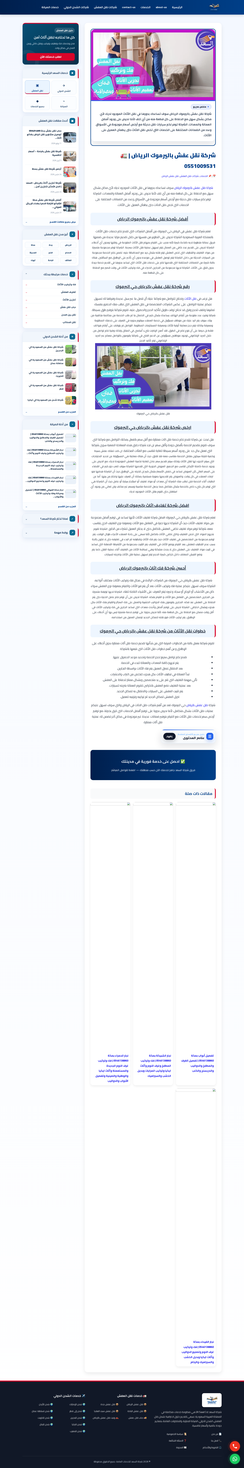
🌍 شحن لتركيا (78, 1424)
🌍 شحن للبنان (46, 1424)
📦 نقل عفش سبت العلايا (106, 1411)
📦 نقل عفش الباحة (137, 1411)
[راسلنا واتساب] (235, 1459)
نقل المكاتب (50, 322)
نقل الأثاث (190, 298)
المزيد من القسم (50, 412)
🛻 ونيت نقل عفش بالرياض (106, 1418)
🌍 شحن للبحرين (77, 1418)
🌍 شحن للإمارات (77, 1404)
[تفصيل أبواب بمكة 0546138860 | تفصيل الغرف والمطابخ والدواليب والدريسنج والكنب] (70, 438)
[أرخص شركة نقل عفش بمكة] (69, 172)
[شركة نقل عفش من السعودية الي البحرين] (70, 349)
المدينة (33, 253)
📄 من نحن (216, 1434)
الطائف (68, 260)
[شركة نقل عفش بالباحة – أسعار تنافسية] (69, 156)
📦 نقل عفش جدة (110, 1404)
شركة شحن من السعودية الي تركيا (45, 400)
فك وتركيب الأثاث (50, 284)
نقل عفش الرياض (170, 176)
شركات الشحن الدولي (76, 7)
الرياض (68, 245)
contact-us (128, 7)
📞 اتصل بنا (216, 1440)
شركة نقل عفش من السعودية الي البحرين (46, 348)
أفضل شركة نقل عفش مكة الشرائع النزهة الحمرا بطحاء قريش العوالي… (43, 203)
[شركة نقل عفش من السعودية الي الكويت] (70, 374)
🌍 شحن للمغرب (77, 1431)
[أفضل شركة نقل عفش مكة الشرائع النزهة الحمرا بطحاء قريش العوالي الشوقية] (69, 206)
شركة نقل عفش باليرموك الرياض (193, 187)
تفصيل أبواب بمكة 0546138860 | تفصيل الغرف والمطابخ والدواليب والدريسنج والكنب (46, 437)
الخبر (50, 253)
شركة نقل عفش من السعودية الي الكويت (46, 374)
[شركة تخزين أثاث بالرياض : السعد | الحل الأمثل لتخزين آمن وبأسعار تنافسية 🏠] (69, 188)
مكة (33, 245)
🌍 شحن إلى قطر (77, 1411)
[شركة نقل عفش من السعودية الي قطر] (70, 387)
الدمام (68, 253)
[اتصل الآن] (235, 1446)
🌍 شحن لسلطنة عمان (42, 1411)
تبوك (33, 260)
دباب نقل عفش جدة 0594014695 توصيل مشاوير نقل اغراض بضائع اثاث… (44, 134)
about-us (161, 7)
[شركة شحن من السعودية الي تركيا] (70, 400)
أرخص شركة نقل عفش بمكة (46, 169)
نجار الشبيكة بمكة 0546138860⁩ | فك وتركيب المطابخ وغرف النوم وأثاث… (45, 451)
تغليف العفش (50, 292)
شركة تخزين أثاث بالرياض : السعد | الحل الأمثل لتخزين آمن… (43, 184)
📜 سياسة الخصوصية (177, 1434)
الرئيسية (177, 7)
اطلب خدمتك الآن (50, 56)
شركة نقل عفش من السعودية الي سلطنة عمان (46, 361)
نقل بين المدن (50, 315)
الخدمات (146, 7)
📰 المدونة (181, 1447)
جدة (51, 245)
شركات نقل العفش (105, 7)
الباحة (50, 260)
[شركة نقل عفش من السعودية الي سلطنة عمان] (70, 362)
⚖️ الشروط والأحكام (212, 1447)
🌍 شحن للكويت (45, 1418)
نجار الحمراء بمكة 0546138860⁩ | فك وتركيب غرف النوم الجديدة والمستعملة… (45, 465)
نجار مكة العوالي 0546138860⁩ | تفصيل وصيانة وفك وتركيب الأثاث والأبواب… (44, 493)
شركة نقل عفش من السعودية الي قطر (46, 387)
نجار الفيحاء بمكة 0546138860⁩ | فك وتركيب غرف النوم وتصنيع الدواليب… (44, 479)
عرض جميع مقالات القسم (50, 222)
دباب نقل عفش (50, 307)
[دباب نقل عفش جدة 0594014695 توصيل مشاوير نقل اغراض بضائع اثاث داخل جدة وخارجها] (69, 137)
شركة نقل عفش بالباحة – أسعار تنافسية (44, 153)
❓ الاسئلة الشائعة (178, 1440)
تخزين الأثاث (50, 300)
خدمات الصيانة (50, 7)
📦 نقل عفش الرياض (136, 1404)
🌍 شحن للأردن (46, 1404)
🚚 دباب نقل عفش (137, 1418)
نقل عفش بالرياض (197, 705)
